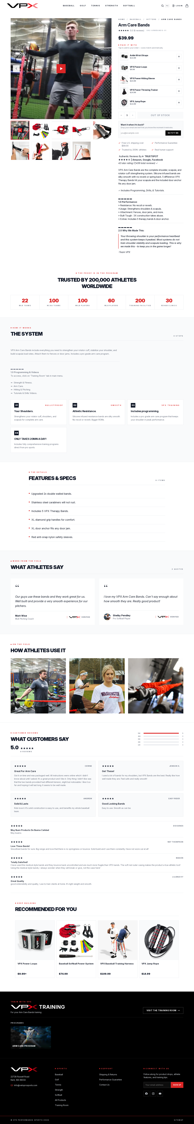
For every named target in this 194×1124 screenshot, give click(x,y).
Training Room (61, 1105)
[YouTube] (160, 1093)
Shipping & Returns (108, 1074)
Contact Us (104, 1085)
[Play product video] (61, 68)
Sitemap (178, 1120)
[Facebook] (146, 1093)
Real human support (164, 149)
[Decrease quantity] (121, 115)
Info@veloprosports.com (25, 1085)
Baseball (69, 6)
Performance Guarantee (166, 143)
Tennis (95, 6)
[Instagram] (153, 1093)
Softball (129, 6)
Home (121, 19)
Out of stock (160, 115)
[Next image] (105, 68)
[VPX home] (22, 5)
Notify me (173, 133)
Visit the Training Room (161, 1010)
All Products (60, 1100)
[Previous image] (16, 68)
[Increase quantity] (132, 115)
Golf (83, 6)
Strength (111, 6)
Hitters (151, 19)
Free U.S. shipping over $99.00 (133, 144)
